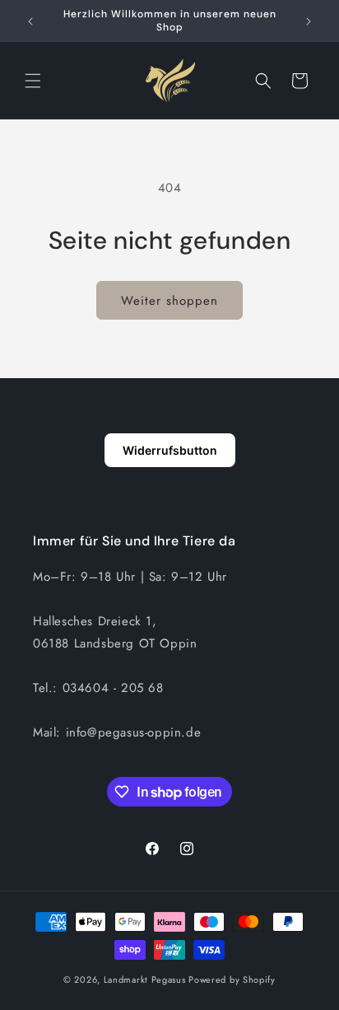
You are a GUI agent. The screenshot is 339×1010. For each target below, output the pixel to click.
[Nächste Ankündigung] (308, 21)
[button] (33, 81)
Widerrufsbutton (170, 450)
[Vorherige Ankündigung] (30, 21)
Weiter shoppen (169, 301)
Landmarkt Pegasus (145, 979)
